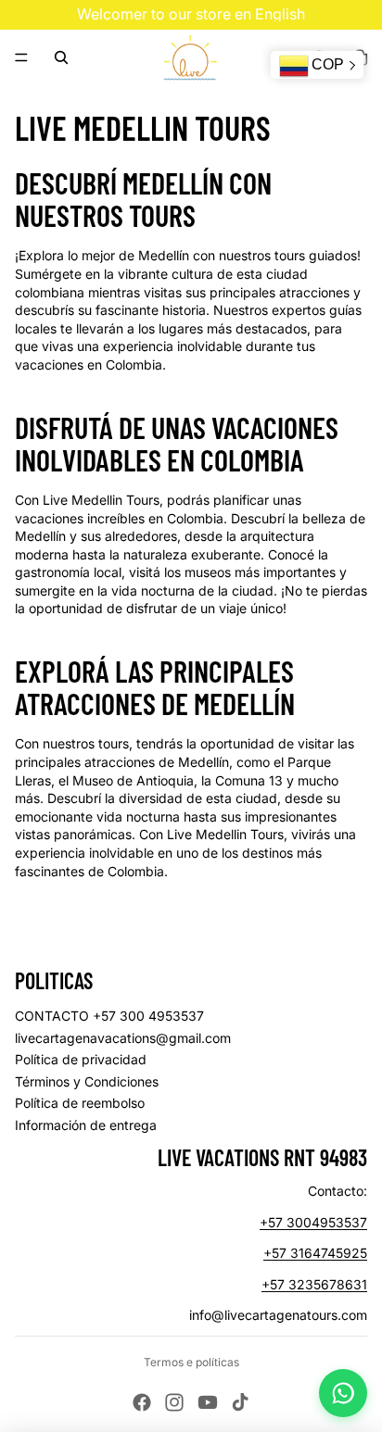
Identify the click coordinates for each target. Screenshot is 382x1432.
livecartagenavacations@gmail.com (123, 1038)
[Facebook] (142, 1402)
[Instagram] (174, 1402)
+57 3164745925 (315, 1253)
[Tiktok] (240, 1402)
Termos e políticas (191, 1362)
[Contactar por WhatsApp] (343, 1393)
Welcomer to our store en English (191, 14)
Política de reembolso (80, 1103)
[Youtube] (208, 1402)
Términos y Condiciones (87, 1081)
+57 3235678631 (314, 1284)
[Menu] (21, 57)
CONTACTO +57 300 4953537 (109, 1016)
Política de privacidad (80, 1059)
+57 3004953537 (313, 1222)
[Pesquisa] (61, 57)
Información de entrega (86, 1125)
